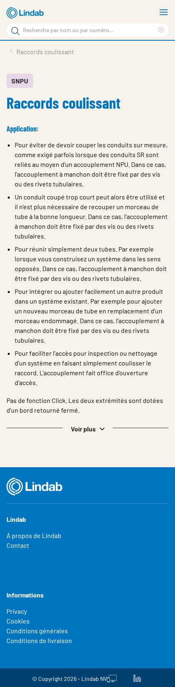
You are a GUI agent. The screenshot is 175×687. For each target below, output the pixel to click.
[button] (87, 428)
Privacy (17, 611)
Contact (18, 545)
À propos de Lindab (34, 535)
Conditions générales (37, 630)
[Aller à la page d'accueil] (26, 13)
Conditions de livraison (39, 640)
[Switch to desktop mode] (112, 678)
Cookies (18, 621)
